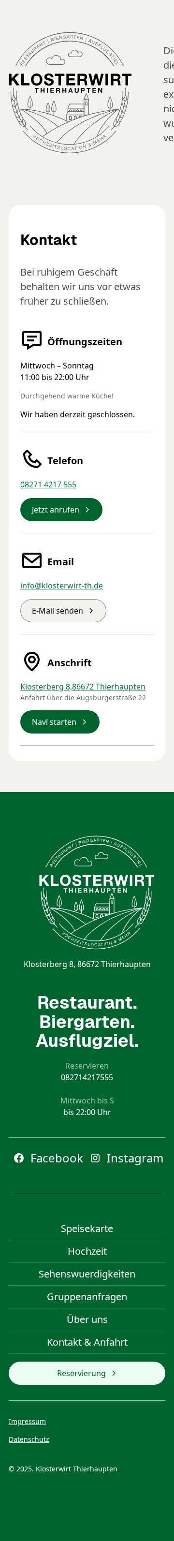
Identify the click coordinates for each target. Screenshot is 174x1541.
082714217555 (87, 1077)
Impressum (27, 1421)
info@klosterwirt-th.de (61, 585)
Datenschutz (29, 1439)
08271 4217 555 (48, 484)
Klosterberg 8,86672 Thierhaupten (82, 686)
